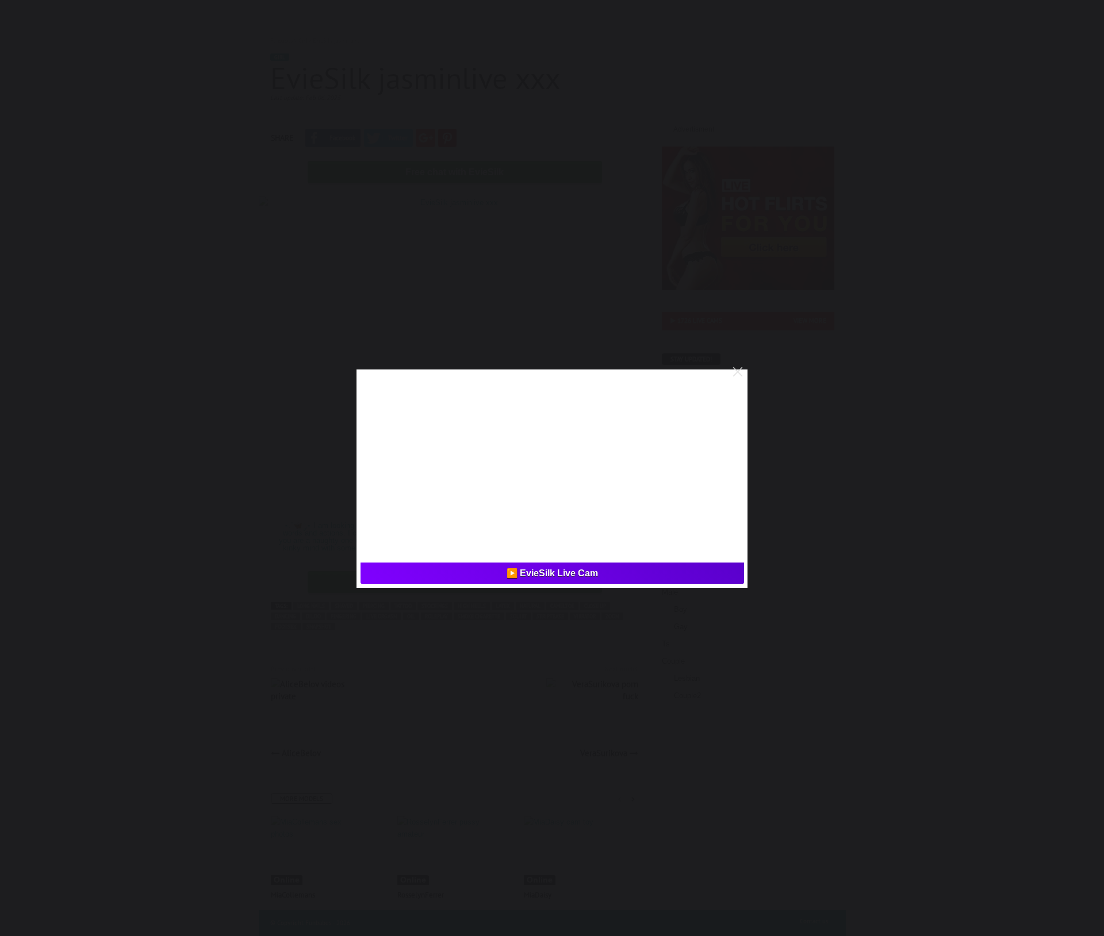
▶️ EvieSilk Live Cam (552, 573)
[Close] (737, 372)
